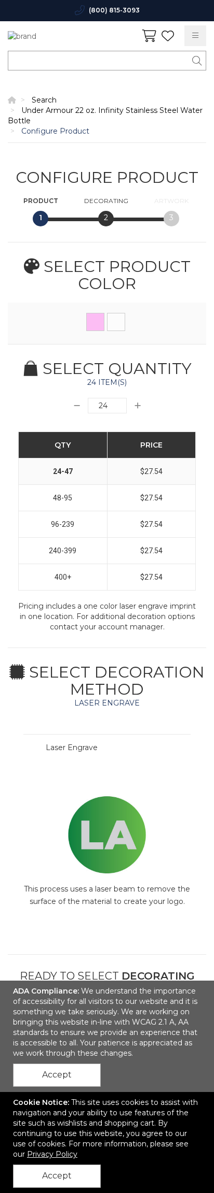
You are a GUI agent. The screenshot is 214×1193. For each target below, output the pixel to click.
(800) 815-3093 (114, 10)
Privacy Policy (52, 1154)
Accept (57, 1075)
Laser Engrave (72, 747)
